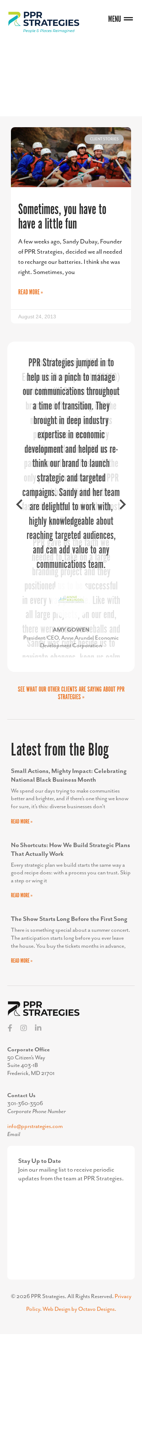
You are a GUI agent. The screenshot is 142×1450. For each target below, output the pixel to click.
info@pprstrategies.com (35, 1126)
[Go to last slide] (20, 507)
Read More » (30, 292)
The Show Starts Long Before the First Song (69, 919)
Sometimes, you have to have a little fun (62, 217)
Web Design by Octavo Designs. (79, 1309)
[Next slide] (122, 507)
